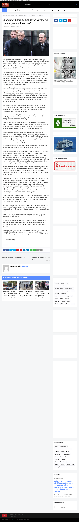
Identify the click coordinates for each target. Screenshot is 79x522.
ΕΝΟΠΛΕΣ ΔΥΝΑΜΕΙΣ (69, 288)
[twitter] (61, 20)
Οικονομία (57, 301)
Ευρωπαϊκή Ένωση (59, 296)
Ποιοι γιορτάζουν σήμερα (60, 461)
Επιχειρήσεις (63, 293)
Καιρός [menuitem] (37, 10)
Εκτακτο (19, 4)
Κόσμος (61, 298)
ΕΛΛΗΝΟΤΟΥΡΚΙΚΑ (27, 4)
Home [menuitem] (4, 10)
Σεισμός (48, 4)
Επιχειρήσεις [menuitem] (17, 10)
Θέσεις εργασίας (68, 296)
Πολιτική (68, 301)
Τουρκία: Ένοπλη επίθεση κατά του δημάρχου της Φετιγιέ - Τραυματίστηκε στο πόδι (25, 294)
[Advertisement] (66, 37)
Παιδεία (63, 301)
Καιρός (56, 298)
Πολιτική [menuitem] (50, 10)
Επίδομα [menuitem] (24, 10)
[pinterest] (69, 20)
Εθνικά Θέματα (66, 291)
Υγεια (73, 303)
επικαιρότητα (32, 519)
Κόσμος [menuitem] (57, 10)
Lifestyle (57, 283)
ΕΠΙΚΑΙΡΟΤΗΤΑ (58, 291)
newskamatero (7, 26)
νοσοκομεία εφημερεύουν (60, 467)
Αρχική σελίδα (6, 15)
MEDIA (62, 283)
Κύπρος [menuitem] (63, 10)
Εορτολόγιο (42, 4)
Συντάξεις (57, 303)
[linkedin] (65, 20)
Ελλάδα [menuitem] (9, 10)
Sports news (35, 4)
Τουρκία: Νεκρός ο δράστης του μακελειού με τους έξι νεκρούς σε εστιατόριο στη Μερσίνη (42, 294)
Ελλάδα (72, 291)
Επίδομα (57, 293)
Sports (67, 283)
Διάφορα (64, 285)
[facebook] (56, 20)
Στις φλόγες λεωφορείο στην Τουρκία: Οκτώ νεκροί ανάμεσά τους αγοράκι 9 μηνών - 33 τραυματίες (10, 294)
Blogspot (14, 519)
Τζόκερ (62, 303)
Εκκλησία (14, 4)
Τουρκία (11, 15)
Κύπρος (67, 298)
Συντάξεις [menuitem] (43, 10)
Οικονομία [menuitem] (30, 10)
